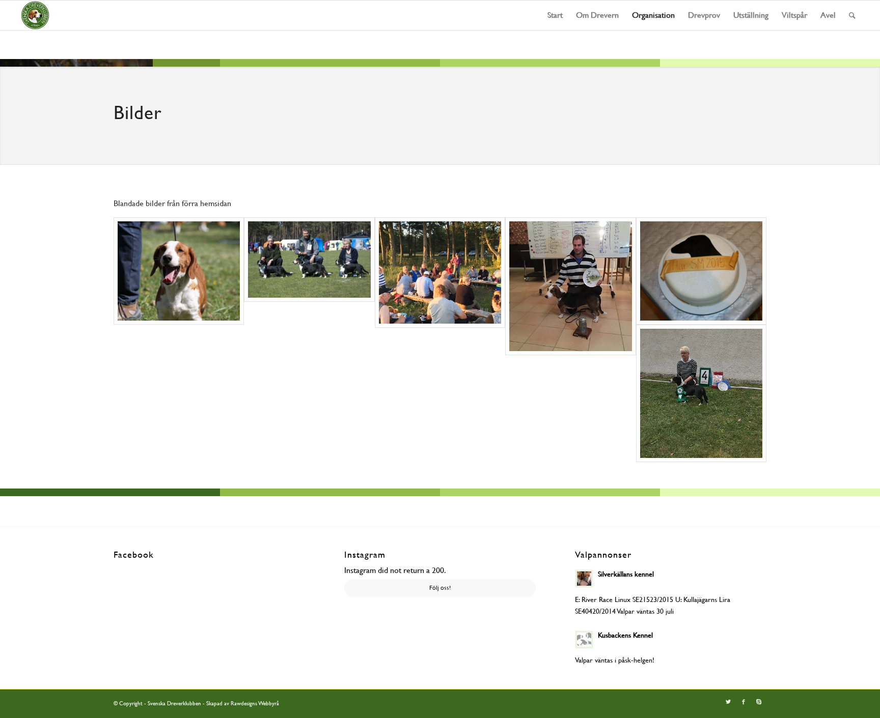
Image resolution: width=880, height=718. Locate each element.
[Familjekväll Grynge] (440, 272)
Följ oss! (440, 587)
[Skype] (758, 702)
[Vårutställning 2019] (701, 393)
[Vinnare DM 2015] (570, 286)
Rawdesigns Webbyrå (255, 703)
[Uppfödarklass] (309, 259)
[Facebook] (743, 702)
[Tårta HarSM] (701, 270)
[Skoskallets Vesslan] (179, 270)
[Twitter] (728, 702)
